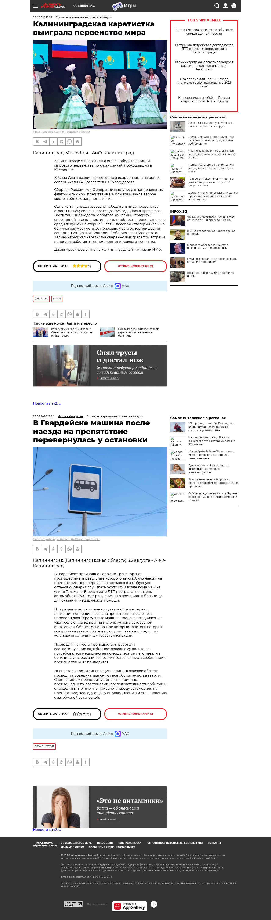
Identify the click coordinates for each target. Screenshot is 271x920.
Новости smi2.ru (47, 404)
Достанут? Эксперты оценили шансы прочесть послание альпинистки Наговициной (213, 196)
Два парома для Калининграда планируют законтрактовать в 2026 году (204, 82)
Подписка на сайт (130, 843)
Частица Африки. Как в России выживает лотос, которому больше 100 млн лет (211, 441)
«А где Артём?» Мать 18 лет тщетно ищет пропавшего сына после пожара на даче (211, 455)
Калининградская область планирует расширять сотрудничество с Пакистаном (204, 65)
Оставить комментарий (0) (135, 266)
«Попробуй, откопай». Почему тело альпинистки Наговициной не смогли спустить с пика (211, 427)
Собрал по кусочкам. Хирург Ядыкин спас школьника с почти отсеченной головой (213, 497)
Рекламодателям (72, 847)
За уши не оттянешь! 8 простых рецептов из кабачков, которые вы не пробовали (213, 483)
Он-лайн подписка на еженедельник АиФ (175, 843)
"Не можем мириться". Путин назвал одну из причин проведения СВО (211, 218)
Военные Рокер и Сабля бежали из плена (210, 274)
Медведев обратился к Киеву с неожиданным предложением (207, 246)
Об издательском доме (76, 843)
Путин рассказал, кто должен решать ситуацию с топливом (212, 260)
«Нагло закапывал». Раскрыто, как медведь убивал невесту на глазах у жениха (212, 154)
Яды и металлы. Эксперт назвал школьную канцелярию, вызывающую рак (209, 469)
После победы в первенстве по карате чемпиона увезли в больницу (138, 332)
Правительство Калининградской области (61, 131)
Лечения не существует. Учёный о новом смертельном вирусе (210, 124)
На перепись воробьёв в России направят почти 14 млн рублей (204, 99)
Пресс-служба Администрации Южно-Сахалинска (66, 539)
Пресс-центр (105, 843)
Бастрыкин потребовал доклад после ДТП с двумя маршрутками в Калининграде (204, 48)
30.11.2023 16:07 (42, 17)
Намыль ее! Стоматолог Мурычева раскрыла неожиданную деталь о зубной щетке (211, 140)
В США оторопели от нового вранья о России (211, 232)
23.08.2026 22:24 (43, 416)
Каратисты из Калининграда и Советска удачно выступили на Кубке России (72, 332)
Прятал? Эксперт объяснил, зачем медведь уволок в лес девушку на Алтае (211, 168)
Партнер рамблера (97, 904)
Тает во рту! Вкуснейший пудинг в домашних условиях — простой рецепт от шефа (211, 182)
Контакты (214, 843)
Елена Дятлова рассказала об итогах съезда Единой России (204, 31)
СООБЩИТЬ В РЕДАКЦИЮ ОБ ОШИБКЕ (112, 847)
